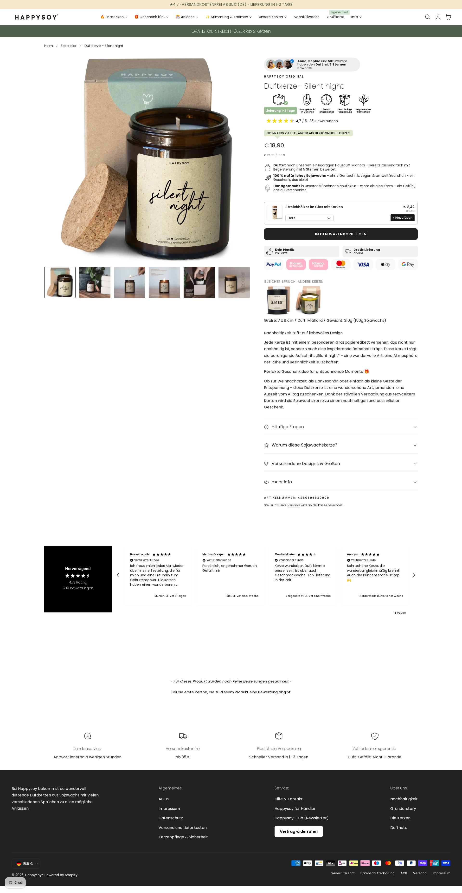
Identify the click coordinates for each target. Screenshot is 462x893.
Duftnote (398, 827)
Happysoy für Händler (295, 808)
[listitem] (278, 300)
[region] (266, 575)
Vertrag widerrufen (299, 831)
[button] (427, 17)
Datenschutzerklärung (377, 873)
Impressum (169, 808)
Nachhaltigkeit (404, 799)
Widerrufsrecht (342, 873)
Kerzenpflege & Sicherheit (183, 837)
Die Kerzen (400, 818)
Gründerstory (403, 808)
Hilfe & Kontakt (289, 799)
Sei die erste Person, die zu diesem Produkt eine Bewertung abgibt (231, 692)
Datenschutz (171, 818)
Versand (294, 505)
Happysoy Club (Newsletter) (302, 818)
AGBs (164, 799)
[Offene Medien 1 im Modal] (240, 66)
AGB (404, 873)
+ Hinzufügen (402, 218)
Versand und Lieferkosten (183, 827)
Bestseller (69, 45)
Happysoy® (34, 875)
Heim (48, 45)
